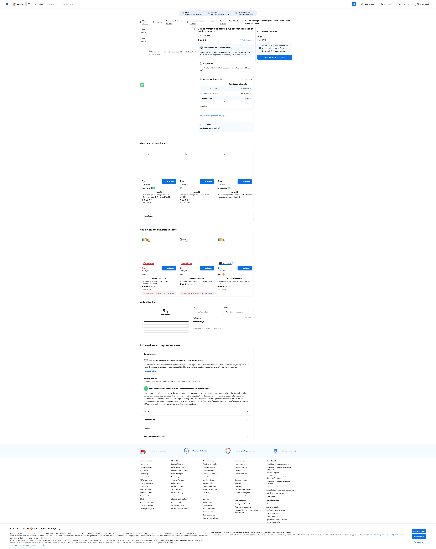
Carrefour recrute (209, 505)
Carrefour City (240, 470)
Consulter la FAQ (289, 451)
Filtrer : (195, 307)
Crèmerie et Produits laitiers (174, 22)
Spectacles (207, 496)
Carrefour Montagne (242, 480)
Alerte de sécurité (272, 507)
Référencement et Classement (277, 487)
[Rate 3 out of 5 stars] (202, 40)
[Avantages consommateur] (247, 436)
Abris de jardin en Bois (179, 499)
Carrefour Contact (241, 477)
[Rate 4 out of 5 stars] (203, 40)
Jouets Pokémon (177, 496)
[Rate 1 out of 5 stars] (198, 40)
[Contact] (247, 411)
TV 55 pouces (176, 489)
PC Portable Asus (146, 480)
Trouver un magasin (157, 451)
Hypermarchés (240, 464)
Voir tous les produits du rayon (213, 115)
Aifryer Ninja (175, 483)
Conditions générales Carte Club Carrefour (278, 482)
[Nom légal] (247, 216)
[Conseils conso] (247, 354)
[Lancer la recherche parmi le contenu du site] (354, 4)
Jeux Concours (208, 512)
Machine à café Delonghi (180, 508)
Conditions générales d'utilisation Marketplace (278, 468)
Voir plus (203, 106)
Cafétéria (238, 486)
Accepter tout (419, 531)
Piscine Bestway (177, 493)
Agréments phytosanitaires (276, 510)
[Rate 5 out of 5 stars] (205, 40)
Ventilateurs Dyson (146, 483)
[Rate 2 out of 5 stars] (200, 40)
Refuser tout (419, 536)
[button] (28, 4)
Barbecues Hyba (177, 473)
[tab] (143, 30)
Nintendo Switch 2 (146, 493)
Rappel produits (272, 516)
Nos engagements (272, 504)
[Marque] (247, 428)
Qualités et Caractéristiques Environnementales (276, 521)
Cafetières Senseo (146, 505)
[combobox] (208, 4)
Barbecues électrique (147, 502)
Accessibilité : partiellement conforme (280, 490)
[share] (194, 29)
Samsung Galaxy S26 (147, 508)
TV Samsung (144, 486)
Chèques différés (146, 467)
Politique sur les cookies (243, 504)
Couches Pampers (177, 480)
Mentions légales (272, 473)
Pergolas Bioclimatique (179, 470)
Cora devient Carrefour (243, 489)
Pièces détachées (272, 513)
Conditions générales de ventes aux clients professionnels (279, 477)
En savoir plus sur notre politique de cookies (28, 545)
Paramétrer (419, 542)
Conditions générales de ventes (277, 464)
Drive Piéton (207, 477)
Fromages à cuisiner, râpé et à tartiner (202, 22)
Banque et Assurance (210, 489)
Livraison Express (209, 480)
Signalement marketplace (275, 493)
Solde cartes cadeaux (210, 518)
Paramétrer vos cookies (243, 507)
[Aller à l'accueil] (6, 4)
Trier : (226, 307)
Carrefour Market (241, 467)
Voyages (206, 499)
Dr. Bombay (144, 470)
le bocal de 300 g (205, 36)
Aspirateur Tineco (146, 489)
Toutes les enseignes (242, 493)
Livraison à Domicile (210, 473)
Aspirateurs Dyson (177, 505)
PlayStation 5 (144, 496)
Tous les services (209, 515)
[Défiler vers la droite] (194, 53)
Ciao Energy (144, 473)
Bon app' (238, 483)
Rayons (159, 22)
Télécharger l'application (244, 451)
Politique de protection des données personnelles (248, 511)
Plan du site (270, 496)
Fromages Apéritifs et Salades (229, 22)
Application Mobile (210, 464)
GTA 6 (142, 499)
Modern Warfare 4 (146, 477)
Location (206, 493)
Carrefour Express (241, 473)
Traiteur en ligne (209, 483)
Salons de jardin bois (178, 477)
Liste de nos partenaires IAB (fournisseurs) (387, 535)
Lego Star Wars (176, 502)
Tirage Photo (208, 502)
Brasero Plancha (177, 464)
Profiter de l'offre (168, 293)
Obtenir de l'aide (199, 451)
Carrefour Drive (208, 470)
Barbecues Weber (177, 467)
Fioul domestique (209, 486)
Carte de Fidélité (209, 467)
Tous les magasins (241, 496)
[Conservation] (247, 419)
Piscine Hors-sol (177, 486)
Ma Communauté (209, 508)
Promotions (144, 464)
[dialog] (218, 536)
